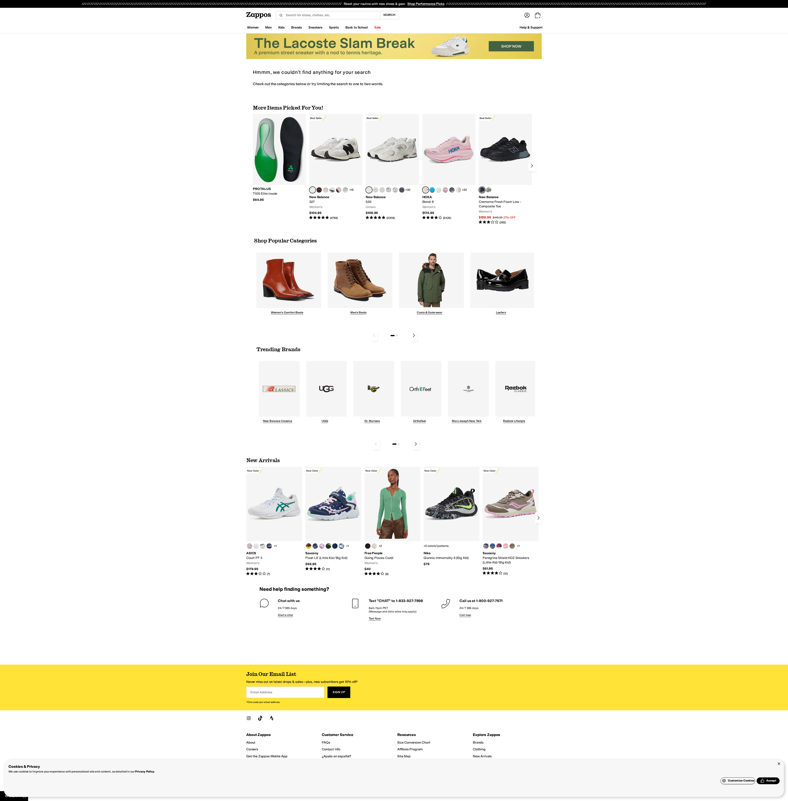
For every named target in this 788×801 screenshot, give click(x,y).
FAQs (326, 742)
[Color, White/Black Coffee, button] (262, 546)
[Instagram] (248, 718)
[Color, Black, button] (328, 546)
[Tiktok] (260, 718)
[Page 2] (396, 335)
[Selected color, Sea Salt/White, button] (312, 190)
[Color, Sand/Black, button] (512, 546)
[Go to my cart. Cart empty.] (538, 15)
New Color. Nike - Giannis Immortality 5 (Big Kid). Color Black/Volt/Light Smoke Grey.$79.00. (451, 516)
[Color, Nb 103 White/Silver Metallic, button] (375, 190)
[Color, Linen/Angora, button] (325, 190)
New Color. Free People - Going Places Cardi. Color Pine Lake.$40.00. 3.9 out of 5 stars (392, 521)
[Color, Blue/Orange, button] (492, 546)
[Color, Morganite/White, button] (249, 546)
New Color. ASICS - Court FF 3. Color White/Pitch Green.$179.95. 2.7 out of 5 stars (274, 521)
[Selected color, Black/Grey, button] (482, 190)
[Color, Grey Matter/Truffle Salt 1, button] (382, 190)
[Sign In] (527, 15)
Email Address (261, 692)
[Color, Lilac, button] (321, 546)
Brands (478, 742)
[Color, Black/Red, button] (308, 546)
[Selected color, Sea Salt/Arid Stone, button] (369, 190)
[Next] (532, 165)
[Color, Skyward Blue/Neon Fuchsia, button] (432, 190)
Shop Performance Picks (425, 4)
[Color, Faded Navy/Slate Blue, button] (452, 190)
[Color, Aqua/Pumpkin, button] (488, 190)
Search (389, 15)
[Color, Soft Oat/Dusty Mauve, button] (269, 546)
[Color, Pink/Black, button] (505, 546)
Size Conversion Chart (413, 742)
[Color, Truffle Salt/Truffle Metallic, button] (395, 190)
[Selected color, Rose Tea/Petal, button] (425, 190)
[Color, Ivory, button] (374, 546)
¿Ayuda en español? (336, 756)
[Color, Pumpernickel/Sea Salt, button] (319, 190)
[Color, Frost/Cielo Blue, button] (438, 190)
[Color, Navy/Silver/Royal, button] (341, 546)
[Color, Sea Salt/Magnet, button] (402, 190)
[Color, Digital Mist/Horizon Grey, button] (332, 190)
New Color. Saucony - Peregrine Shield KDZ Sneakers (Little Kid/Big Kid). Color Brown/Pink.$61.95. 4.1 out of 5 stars (510, 521)
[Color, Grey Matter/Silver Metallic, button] (388, 190)
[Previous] (374, 335)
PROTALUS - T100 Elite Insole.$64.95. (279, 158)
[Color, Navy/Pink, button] (486, 546)
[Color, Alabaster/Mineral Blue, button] (458, 190)
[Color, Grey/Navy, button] (335, 546)
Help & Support (531, 27)
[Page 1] (393, 335)
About (250, 742)
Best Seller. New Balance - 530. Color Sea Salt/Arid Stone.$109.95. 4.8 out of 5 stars (392, 167)
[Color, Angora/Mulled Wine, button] (339, 190)
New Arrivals (482, 756)
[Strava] (271, 718)
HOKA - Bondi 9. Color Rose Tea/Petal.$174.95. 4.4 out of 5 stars (448, 167)
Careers (252, 749)
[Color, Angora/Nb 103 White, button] (345, 190)
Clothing (479, 749)
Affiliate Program (410, 749)
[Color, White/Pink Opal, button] (445, 190)
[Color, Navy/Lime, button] (315, 546)
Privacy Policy (144, 771)
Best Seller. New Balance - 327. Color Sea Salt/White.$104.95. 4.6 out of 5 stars (335, 167)
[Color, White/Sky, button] (256, 546)
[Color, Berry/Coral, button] (499, 546)
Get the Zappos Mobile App (266, 756)
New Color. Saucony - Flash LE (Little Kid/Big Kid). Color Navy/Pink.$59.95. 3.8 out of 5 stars (333, 519)
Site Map (404, 756)
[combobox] (328, 15)
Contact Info (331, 749)
